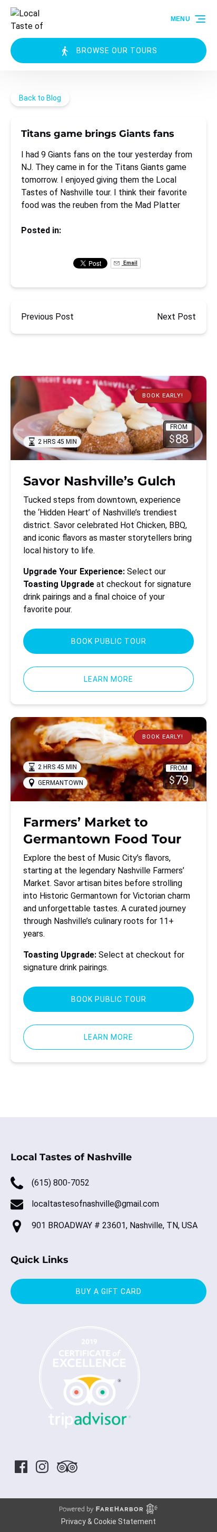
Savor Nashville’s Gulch (99, 481)
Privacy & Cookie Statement (108, 1521)
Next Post (176, 317)
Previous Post (47, 317)
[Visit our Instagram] (42, 1466)
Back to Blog (40, 98)
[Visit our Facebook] (21, 1466)
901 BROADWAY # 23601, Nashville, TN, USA (115, 1225)
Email (129, 263)
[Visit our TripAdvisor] (67, 1466)
